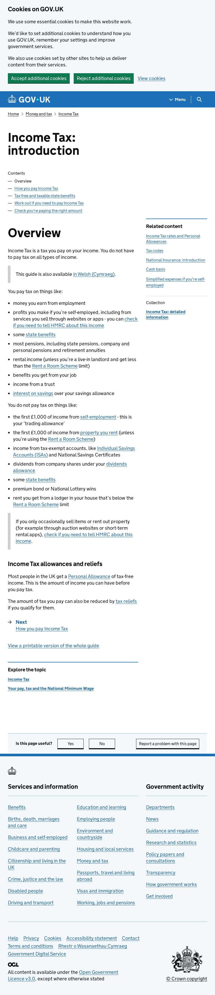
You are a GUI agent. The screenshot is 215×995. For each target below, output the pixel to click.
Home (13, 113)
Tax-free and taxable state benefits (44, 195)
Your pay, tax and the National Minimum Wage (51, 688)
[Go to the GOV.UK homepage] (29, 99)
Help (13, 938)
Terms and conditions (30, 946)
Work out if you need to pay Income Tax (49, 203)
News (152, 819)
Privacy (31, 938)
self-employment (98, 417)
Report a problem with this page (167, 743)
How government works (171, 884)
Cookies (52, 938)
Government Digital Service (37, 954)
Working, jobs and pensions (106, 903)
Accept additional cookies (39, 78)
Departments (160, 807)
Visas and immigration (100, 891)
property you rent (99, 433)
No (107, 743)
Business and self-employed (38, 837)
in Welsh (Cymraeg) (94, 274)
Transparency (160, 873)
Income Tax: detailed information (165, 314)
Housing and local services (105, 849)
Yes (76, 743)
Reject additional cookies (104, 78)
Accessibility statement (91, 938)
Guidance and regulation (172, 831)
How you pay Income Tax (36, 188)
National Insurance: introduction (175, 260)
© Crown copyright (186, 979)
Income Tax (68, 113)
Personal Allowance (89, 576)
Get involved (159, 896)
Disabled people (25, 891)
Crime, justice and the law (35, 879)
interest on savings (33, 393)
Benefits (17, 807)
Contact (130, 938)
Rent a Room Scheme (55, 366)
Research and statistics (171, 842)
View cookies (151, 78)
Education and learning (101, 807)
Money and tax (39, 113)
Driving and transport (30, 903)
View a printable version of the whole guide (53, 646)
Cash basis (155, 269)
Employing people (96, 819)
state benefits (41, 334)
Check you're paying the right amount (48, 210)
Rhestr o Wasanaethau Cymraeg (92, 946)
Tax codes (154, 250)
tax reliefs (126, 601)
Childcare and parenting (34, 849)
